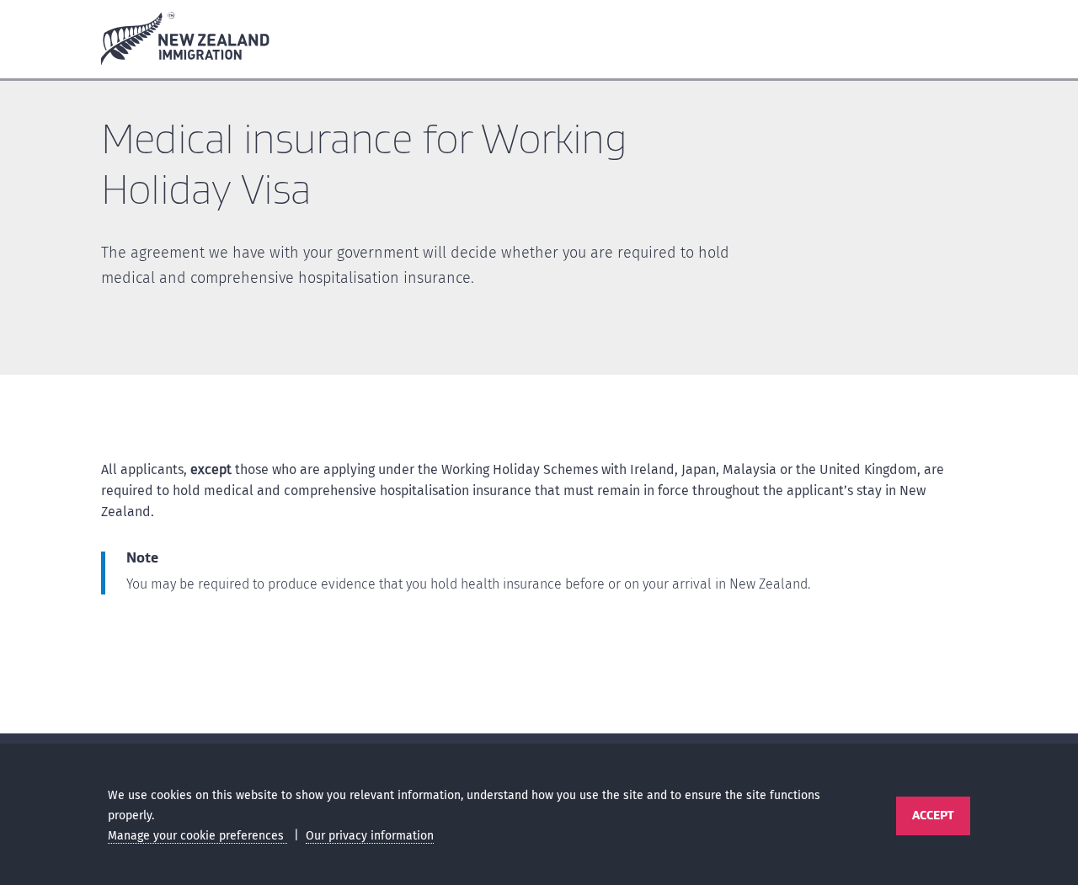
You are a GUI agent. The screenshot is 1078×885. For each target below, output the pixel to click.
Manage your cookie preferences (197, 836)
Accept (932, 815)
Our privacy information (370, 836)
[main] (539, 411)
